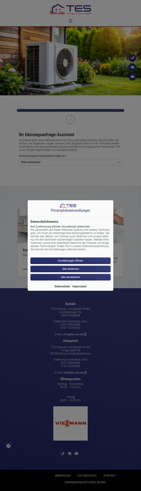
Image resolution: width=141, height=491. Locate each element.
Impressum (79, 286)
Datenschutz (62, 286)
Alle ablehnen (70, 269)
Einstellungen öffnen (70, 260)
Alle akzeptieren (70, 277)
